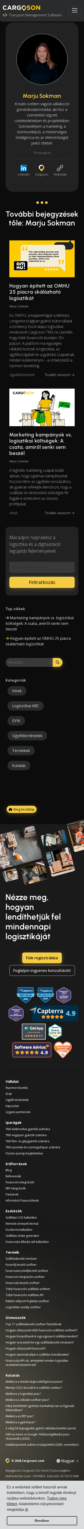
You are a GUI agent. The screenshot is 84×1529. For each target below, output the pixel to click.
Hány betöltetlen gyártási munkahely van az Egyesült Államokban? (40, 1408)
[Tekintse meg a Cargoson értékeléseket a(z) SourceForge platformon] (63, 1050)
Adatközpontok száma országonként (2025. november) (42, 1445)
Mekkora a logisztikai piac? (23, 1394)
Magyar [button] (68, 1460)
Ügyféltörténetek (21, 375)
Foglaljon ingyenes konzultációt (42, 970)
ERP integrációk (16, 1188)
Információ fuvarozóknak (22, 1200)
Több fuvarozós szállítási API (25, 1295)
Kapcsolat (12, 1106)
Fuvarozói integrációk (20, 1182)
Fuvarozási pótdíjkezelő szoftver (27, 1271)
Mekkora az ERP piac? (20, 1416)
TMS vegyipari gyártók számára (26, 1135)
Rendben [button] (42, 1520)
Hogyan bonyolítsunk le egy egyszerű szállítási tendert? (42, 1336)
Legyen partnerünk (18, 1112)
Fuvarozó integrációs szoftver (25, 1277)
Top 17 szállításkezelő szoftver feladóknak (33, 1324)
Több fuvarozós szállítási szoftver (28, 1289)
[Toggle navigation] (74, 10)
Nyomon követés (17, 1088)
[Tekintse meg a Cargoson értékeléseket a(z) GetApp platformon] (34, 1031)
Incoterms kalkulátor (19, 1230)
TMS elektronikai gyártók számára (28, 1129)
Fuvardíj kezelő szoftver (21, 1265)
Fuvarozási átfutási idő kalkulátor (27, 1242)
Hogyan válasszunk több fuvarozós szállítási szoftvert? (41, 1330)
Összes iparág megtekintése (24, 1153)
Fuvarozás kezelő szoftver (23, 1283)
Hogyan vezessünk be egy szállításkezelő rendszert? (40, 1342)
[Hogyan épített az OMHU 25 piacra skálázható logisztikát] (42, 258)
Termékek (21, 750)
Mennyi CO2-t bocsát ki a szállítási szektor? (34, 1388)
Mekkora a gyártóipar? (20, 1422)
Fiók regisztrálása (42, 957)
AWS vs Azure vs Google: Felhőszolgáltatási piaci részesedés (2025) (37, 1436)
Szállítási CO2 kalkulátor (21, 1218)
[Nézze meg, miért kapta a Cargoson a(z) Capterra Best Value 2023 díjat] (26, 995)
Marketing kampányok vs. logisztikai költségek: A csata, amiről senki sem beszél (40, 444)
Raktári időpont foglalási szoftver (27, 1301)
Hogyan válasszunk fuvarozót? (26, 1348)
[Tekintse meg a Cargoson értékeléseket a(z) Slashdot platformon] (55, 1031)
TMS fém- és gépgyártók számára (27, 1141)
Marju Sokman (19, 306)
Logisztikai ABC (25, 705)
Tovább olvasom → (60, 375)
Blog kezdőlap (23, 809)
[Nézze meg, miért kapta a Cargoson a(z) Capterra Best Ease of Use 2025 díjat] (45, 995)
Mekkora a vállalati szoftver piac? (27, 1400)
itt (26, 1509)
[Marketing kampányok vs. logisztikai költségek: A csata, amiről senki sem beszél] (42, 407)
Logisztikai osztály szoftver (23, 1307)
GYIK (16, 720)
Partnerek (12, 1194)
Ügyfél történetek (17, 1100)
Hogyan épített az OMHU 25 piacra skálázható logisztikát (39, 292)
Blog (9, 1170)
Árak (9, 1094)
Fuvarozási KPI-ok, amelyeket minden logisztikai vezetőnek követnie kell (37, 1363)
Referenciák (13, 1176)
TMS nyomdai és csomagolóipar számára (33, 1147)
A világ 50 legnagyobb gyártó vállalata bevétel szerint (41, 1428)
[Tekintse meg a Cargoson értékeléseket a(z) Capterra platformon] (53, 1013)
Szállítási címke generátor (22, 1236)
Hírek (13, 513)
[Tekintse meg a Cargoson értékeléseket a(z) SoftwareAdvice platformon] (32, 1050)
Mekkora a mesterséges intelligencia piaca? (34, 1382)
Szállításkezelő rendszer (21, 1259)
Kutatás (19, 765)
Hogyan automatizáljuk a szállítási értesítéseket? (37, 1355)
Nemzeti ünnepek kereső (22, 1224)
